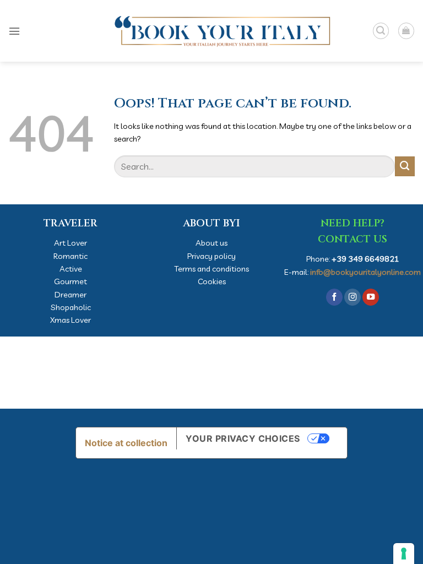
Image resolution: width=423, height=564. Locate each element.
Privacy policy (211, 256)
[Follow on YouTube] (370, 297)
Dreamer (70, 294)
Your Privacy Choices (243, 438)
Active (70, 268)
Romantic (70, 256)
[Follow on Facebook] (334, 297)
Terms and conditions (211, 268)
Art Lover (70, 242)
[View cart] (406, 31)
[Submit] (405, 166)
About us (211, 242)
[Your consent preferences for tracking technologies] (403, 553)
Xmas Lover (70, 319)
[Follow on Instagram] (352, 297)
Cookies (212, 281)
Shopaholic (71, 307)
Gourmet (70, 281)
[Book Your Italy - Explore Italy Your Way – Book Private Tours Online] (211, 31)
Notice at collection (126, 442)
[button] (14, 31)
